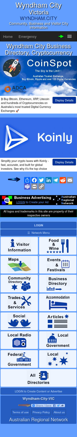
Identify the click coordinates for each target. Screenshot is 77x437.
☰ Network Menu (38, 233)
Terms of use (20, 412)
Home (8, 36)
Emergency (28, 36)
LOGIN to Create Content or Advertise (38, 391)
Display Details (64, 100)
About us (59, 412)
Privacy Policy (41, 412)
